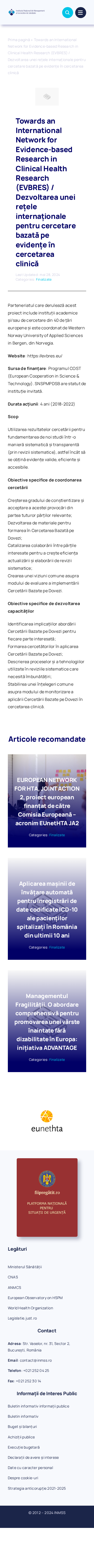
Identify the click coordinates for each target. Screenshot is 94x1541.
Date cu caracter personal (30, 1467)
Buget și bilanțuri (22, 1426)
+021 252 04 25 (36, 1370)
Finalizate (44, 279)
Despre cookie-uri (23, 1477)
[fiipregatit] (47, 1160)
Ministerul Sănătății (25, 1266)
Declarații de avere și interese (33, 1457)
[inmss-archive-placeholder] (47, 90)
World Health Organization (30, 1307)
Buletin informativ (23, 1416)
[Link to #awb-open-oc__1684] (80, 12)
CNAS (13, 1276)
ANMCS (14, 1287)
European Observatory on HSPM (35, 1297)
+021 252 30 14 (28, 1380)
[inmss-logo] (26, 11)
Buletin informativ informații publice (38, 1406)
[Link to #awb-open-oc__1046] (67, 12)
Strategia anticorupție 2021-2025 (37, 1488)
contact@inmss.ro (36, 1360)
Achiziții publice (21, 1436)
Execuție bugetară (24, 1447)
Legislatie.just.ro (22, 1318)
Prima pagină (19, 39)
